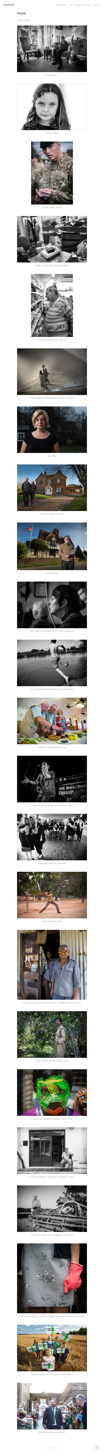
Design (79, 5)
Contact (96, 5)
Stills (71, 5)
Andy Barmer (9, 4)
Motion (87, 5)
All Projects (61, 5)
